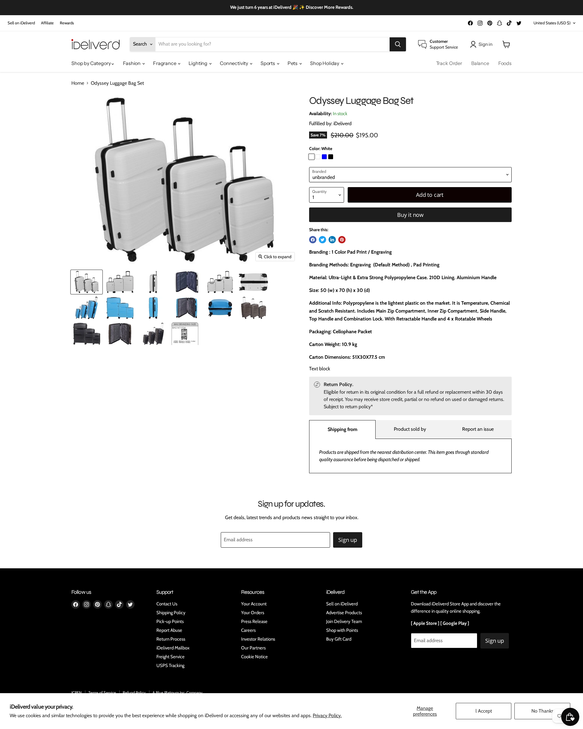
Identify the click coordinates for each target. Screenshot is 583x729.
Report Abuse (169, 630)
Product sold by (410, 429)
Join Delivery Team (344, 621)
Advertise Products (344, 612)
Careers (248, 630)
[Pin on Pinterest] (342, 239)
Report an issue (478, 429)
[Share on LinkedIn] (332, 239)
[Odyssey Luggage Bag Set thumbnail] (86, 282)
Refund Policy (134, 692)
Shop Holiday (325, 63)
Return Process (170, 639)
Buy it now (410, 214)
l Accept (484, 711)
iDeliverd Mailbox (172, 648)
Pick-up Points (170, 621)
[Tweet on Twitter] (322, 239)
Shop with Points (342, 630)
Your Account (254, 604)
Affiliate (47, 23)
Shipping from (342, 429)
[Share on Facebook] (312, 239)
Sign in (486, 44)
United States (552, 22)
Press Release (254, 621)
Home (77, 83)
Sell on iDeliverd (21, 23)
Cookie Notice (254, 656)
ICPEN (76, 692)
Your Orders (252, 612)
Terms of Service (102, 692)
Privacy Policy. (327, 715)
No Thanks (542, 711)
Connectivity (234, 63)
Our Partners (253, 648)
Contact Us (166, 604)
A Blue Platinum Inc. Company (177, 692)
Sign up (347, 539)
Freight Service (170, 656)
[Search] (398, 44)
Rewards (67, 23)
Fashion (132, 63)
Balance (480, 63)
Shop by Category (91, 63)
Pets (293, 63)
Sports (268, 63)
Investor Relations (258, 639)
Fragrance (165, 63)
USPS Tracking (170, 665)
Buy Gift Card (338, 639)
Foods (505, 63)
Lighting (198, 63)
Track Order (449, 63)
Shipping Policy (171, 612)
